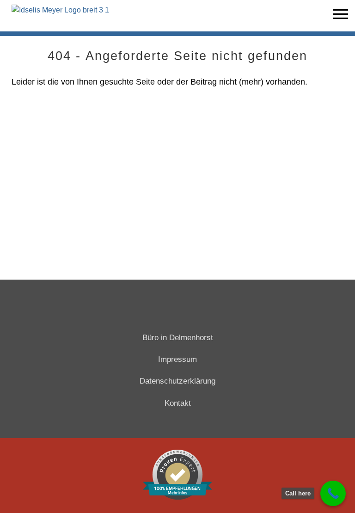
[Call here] (333, 493)
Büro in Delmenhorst (177, 337)
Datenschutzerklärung (177, 381)
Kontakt (178, 403)
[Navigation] (340, 15)
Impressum (177, 359)
